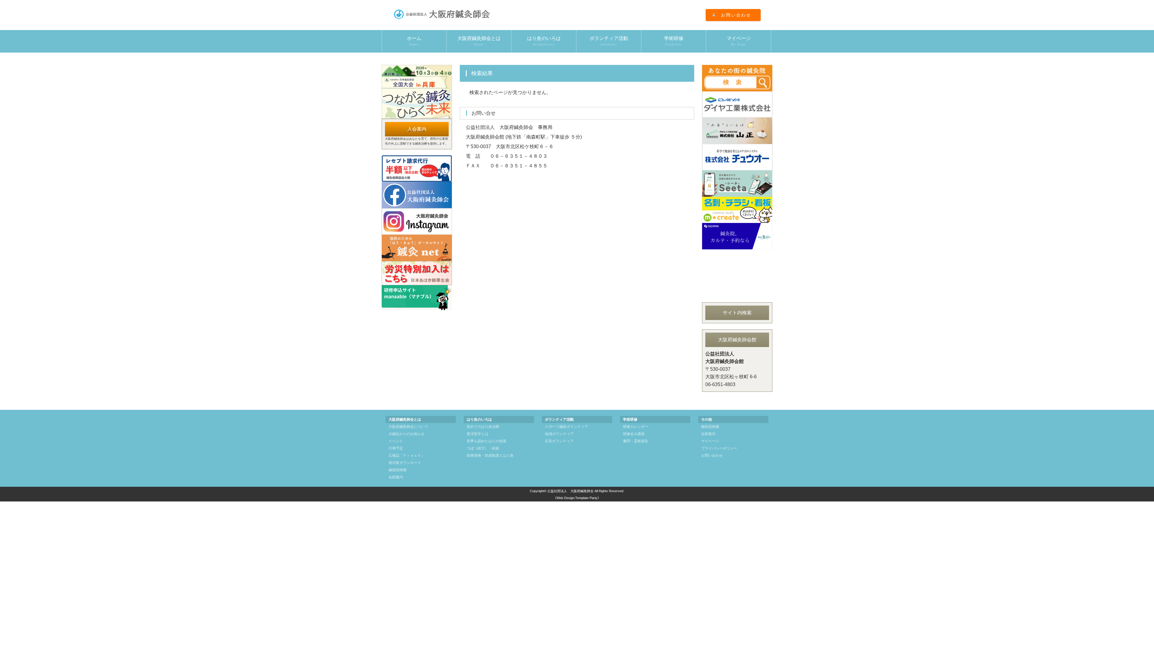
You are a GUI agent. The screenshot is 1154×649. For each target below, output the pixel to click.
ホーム (414, 41)
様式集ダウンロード (405, 463)
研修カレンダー (635, 427)
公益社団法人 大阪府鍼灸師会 (570, 491)
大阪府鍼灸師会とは (479, 41)
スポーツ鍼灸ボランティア (566, 427)
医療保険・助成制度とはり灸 (490, 455)
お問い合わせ (736, 15)
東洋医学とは (477, 434)
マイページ (739, 41)
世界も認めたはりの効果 (486, 441)
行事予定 (396, 448)
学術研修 (673, 41)
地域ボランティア (559, 434)
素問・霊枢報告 (635, 441)
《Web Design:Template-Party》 (577, 498)
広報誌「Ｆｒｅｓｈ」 (407, 455)
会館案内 (396, 477)
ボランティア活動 (609, 41)
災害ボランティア (559, 441)
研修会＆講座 (634, 434)
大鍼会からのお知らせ (407, 434)
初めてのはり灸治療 (483, 427)
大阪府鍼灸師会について (408, 427)
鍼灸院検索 (398, 470)
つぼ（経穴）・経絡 (483, 448)
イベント (396, 441)
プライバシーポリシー (719, 448)
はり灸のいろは (544, 41)
